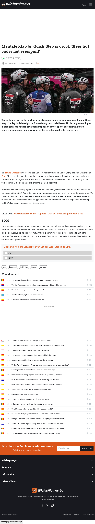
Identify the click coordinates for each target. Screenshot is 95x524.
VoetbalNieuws (88, 514)
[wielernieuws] (47, 490)
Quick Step (24, 267)
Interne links (8, 481)
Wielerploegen (9, 460)
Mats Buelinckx (10, 63)
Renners (6, 467)
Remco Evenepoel (12, 172)
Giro (3, 176)
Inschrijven (87, 448)
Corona (33, 267)
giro (4, 267)
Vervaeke (43, 267)
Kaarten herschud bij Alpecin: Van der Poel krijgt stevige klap (48, 213)
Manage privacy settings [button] (11, 522)
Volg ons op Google (13, 58)
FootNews (76, 514)
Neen (10, 258)
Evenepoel (13, 267)
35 (38, 63)
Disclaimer (67, 514)
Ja (9, 253)
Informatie (7, 474)
